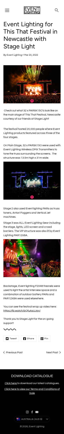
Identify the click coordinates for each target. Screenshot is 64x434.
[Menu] (7, 10)
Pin (46, 338)
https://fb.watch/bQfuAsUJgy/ (21, 310)
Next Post (52, 352)
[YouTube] (36, 412)
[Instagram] (27, 412)
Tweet (13, 338)
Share (30, 338)
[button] (57, 10)
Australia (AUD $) (31, 419)
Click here (11, 383)
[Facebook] (32, 412)
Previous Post (14, 352)
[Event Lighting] (32, 10)
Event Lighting (36, 426)
